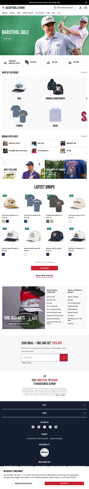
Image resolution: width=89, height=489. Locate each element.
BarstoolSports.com (10, 466)
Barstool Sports (73, 312)
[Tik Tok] (50, 427)
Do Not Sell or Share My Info (37, 438)
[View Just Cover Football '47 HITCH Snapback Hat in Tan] (3, 221)
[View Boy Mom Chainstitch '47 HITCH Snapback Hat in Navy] (70, 254)
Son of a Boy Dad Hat (54, 309)
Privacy (63, 395)
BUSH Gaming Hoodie (54, 312)
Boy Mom (71, 323)
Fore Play (71, 315)
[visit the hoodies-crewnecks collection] (55, 89)
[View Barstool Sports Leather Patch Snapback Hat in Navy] (47, 254)
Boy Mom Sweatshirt (53, 319)
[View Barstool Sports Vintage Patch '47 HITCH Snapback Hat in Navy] (3, 254)
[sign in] (80, 7)
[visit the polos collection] (55, 116)
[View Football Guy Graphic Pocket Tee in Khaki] (51, 221)
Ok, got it (64, 483)
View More (44, 268)
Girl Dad (70, 300)
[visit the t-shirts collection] (19, 116)
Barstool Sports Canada (58, 466)
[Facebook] (33, 427)
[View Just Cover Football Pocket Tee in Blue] (25, 221)
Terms (57, 395)
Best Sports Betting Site (77, 466)
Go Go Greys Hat (52, 306)
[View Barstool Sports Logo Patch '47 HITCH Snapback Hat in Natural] (25, 254)
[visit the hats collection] (19, 89)
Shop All (84, 72)
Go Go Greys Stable (74, 303)
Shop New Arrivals (44, 275)
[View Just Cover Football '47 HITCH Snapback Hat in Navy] (7, 221)
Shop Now (10, 175)
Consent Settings (56, 438)
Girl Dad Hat (51, 297)
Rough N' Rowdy (41, 466)
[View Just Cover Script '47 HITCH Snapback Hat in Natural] (70, 221)
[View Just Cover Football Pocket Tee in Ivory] (29, 221)
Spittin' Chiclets (73, 297)
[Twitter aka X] (44, 427)
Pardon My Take (73, 306)
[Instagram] (38, 427)
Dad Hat (49, 303)
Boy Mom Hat (51, 300)
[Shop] (55, 427)
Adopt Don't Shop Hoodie (55, 315)
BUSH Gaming (72, 309)
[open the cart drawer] (85, 7)
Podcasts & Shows (26, 466)
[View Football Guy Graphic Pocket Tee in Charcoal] (47, 221)
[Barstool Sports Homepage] (14, 7)
